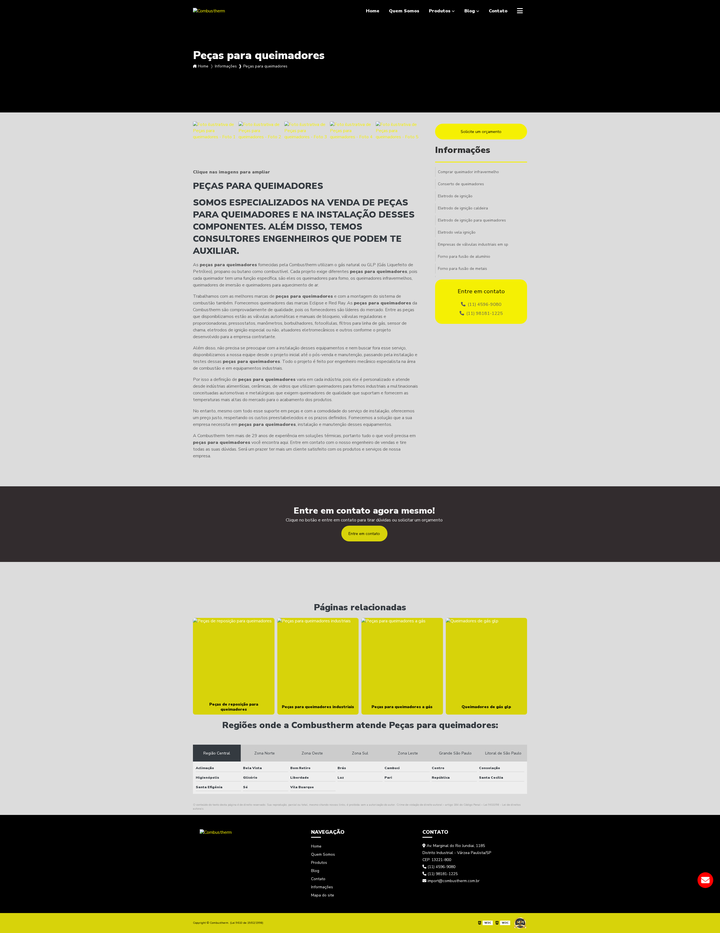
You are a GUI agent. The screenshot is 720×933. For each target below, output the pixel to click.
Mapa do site (322, 895)
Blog (469, 11)
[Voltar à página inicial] (216, 832)
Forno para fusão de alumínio (464, 256)
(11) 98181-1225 (484, 313)
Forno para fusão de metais (462, 268)
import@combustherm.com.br (453, 881)
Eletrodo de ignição (455, 196)
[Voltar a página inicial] (209, 11)
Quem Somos (404, 11)
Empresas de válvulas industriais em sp (473, 244)
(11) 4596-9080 (484, 304)
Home (372, 11)
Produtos (440, 11)
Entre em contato (364, 533)
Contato (498, 11)
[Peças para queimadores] (214, 142)
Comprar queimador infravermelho (468, 172)
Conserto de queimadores (461, 184)
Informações (226, 66)
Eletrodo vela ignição (457, 232)
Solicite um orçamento (481, 131)
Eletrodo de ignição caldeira (463, 208)
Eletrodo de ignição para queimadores (472, 220)
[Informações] (520, 11)
